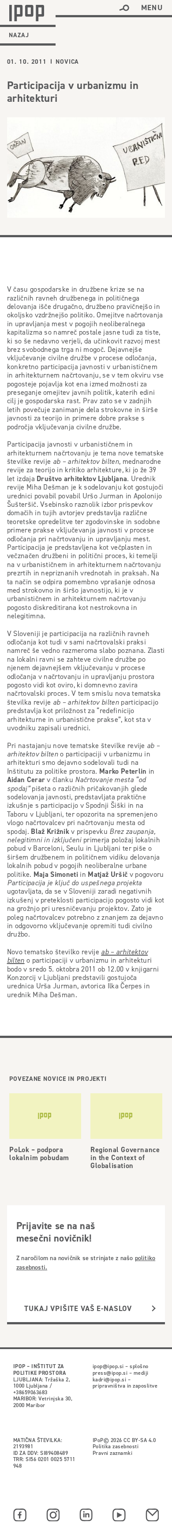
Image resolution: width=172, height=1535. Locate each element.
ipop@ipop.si (108, 1366)
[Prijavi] (154, 1308)
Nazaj (19, 35)
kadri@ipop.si (109, 1379)
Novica (67, 62)
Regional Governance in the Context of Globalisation (125, 1157)
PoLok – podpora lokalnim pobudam (39, 1153)
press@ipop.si (110, 1372)
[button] (124, 8)
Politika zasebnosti (115, 1446)
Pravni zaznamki (112, 1453)
